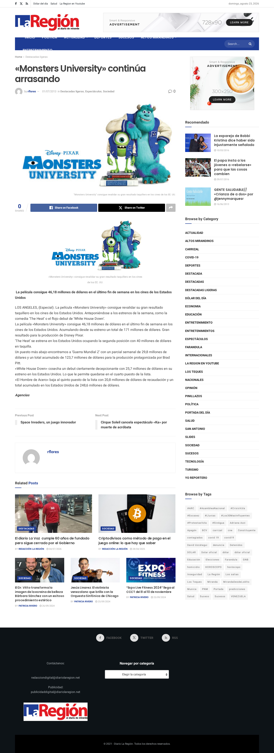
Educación (193, 314)
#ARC (190, 508)
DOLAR (191, 552)
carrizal (217, 530)
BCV (204, 530)
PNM (205, 589)
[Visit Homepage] (47, 22)
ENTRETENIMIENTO (37, 50)
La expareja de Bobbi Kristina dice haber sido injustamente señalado (234, 140)
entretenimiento (199, 322)
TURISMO (191, 469)
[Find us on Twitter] (21, 3)
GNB (246, 559)
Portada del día (197, 412)
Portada (218, 589)
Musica (192, 589)
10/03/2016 (222, 150)
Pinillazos (193, 396)
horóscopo (233, 567)
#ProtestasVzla (197, 523)
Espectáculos (93, 91)
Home (18, 57)
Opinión (191, 388)
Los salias (232, 574)
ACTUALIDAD (74, 37)
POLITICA (49, 37)
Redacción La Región (31, 549)
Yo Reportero (196, 478)
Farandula (193, 347)
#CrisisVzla (238, 508)
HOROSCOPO (213, 567)
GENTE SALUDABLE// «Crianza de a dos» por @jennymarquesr (233, 194)
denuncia (218, 545)
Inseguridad (194, 574)
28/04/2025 (138, 549)
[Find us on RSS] (27, 3)
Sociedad (108, 91)
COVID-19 (191, 257)
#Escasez (193, 515)
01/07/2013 (49, 91)
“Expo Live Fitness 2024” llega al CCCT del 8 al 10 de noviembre (150, 589)
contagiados (195, 537)
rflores (32, 91)
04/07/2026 (54, 549)
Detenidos (236, 545)
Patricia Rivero (28, 606)
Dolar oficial (209, 552)
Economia (193, 306)
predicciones (237, 589)
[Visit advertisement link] (181, 22)
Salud (54, 4)
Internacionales (198, 355)
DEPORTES (103, 37)
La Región (214, 574)
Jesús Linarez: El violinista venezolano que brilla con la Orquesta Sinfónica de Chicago (95, 591)
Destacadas (26, 528)
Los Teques (194, 372)
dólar (226, 552)
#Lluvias (210, 515)
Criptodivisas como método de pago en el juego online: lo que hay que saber (134, 540)
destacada (193, 273)
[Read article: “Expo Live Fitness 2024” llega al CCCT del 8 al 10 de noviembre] (151, 570)
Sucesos (192, 453)
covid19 (229, 537)
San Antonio (195, 429)
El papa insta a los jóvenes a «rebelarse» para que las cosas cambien (232, 167)
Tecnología (194, 461)
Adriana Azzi (238, 523)
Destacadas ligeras (36, 57)
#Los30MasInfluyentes (235, 515)
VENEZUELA (238, 596)
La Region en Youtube (72, 4)
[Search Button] (251, 44)
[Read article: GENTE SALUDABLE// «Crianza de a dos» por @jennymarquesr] (198, 196)
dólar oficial (242, 552)
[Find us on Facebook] (16, 3)
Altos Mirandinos (199, 241)
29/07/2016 (222, 179)
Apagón (192, 530)
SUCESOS (126, 37)
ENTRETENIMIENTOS (199, 331)
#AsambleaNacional (212, 508)
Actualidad (194, 233)
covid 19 (213, 537)
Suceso (204, 596)
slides (190, 437)
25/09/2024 (103, 601)
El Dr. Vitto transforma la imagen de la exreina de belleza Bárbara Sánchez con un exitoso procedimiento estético (39, 593)
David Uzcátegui (197, 545)
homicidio (193, 567)
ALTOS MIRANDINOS (157, 37)
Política (191, 404)
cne (230, 530)
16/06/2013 (222, 204)
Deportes (192, 265)
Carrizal (192, 249)
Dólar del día (40, 4)
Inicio (30, 37)
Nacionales (194, 380)
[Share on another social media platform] (171, 208)
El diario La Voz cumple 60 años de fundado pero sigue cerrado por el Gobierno (52, 540)
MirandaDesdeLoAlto (236, 582)
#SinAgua (218, 523)
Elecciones (212, 559)
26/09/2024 (48, 606)
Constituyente (247, 530)
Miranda (212, 582)
